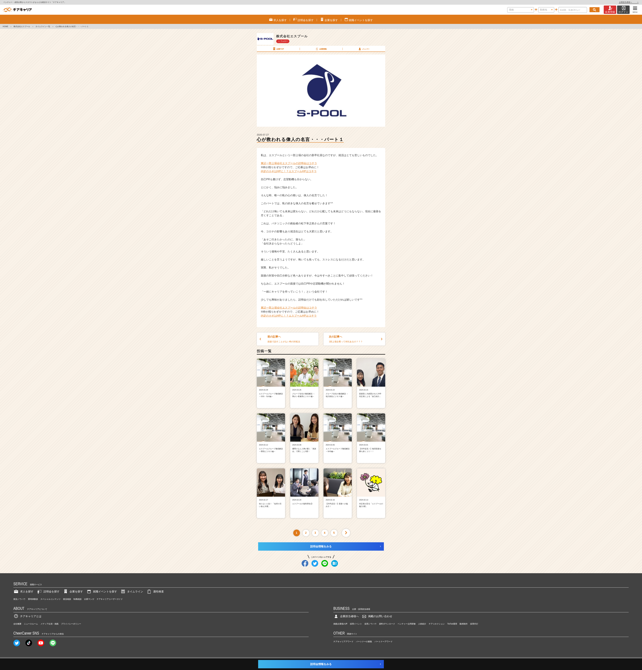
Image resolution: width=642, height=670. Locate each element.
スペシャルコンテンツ (50, 599)
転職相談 (78, 599)
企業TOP (280, 49)
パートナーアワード (383, 641)
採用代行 (474, 624)
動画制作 (464, 624)
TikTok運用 (452, 624)
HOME (5, 26)
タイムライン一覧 (42, 26)
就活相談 (67, 599)
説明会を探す (51, 591)
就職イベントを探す (105, 591)
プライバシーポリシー (71, 624)
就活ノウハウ (19, 599)
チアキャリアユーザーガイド (110, 599)
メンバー (365, 49)
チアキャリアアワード (343, 641)
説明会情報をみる (321, 546)
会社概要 (17, 624)
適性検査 (158, 591)
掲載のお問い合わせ (380, 616)
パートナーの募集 (364, 641)
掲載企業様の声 (340, 624)
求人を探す (26, 591)
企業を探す (76, 591)
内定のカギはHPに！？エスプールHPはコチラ (289, 171)
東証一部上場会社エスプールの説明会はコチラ (289, 163)
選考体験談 (33, 599)
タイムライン (135, 591)
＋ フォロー (283, 41)
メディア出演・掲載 (49, 624)
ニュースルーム (31, 624)
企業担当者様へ (628, 2)
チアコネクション (437, 624)
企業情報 (323, 49)
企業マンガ (89, 599)
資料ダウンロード (387, 624)
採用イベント (356, 624)
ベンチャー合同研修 (407, 624)
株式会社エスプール (22, 26)
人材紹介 (422, 624)
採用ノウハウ (370, 624)
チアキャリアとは (30, 616)
